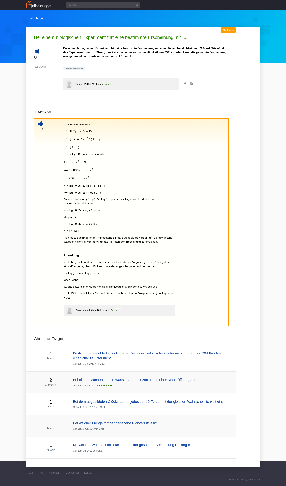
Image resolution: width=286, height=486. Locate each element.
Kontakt (88, 472)
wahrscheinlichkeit (74, 68)
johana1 (106, 84)
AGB (30, 472)
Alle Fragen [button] (37, 18)
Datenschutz (72, 472)
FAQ (41, 472)
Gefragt (79, 84)
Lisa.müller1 (105, 385)
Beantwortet (82, 310)
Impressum (54, 472)
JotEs (110, 310)
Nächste (228, 30)
